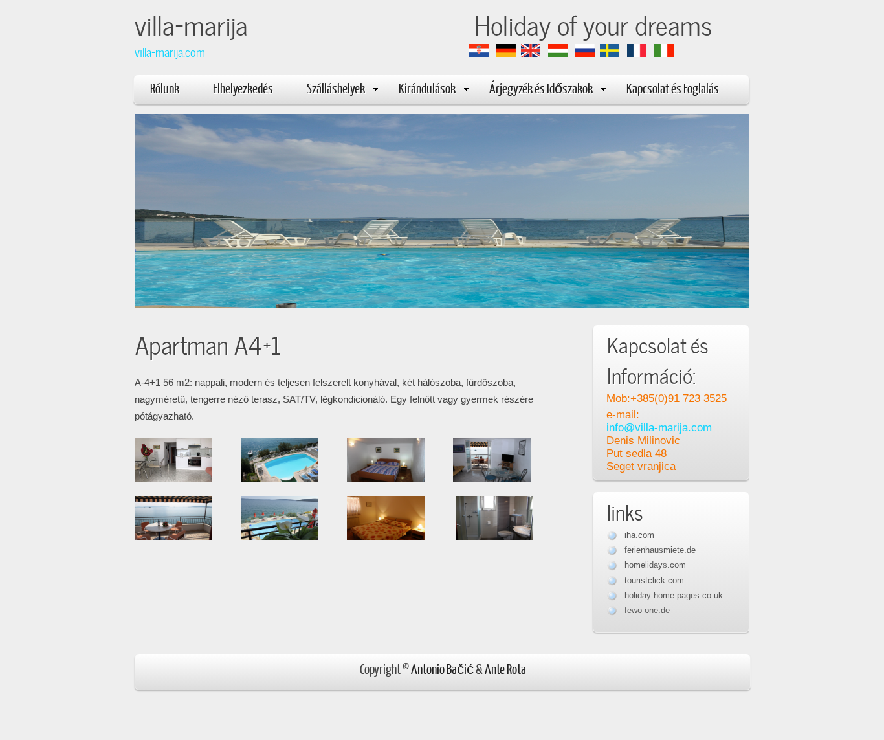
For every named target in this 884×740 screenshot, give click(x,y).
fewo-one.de (647, 610)
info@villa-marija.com (659, 427)
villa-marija (304, 23)
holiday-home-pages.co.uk (673, 595)
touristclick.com (654, 580)
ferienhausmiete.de (660, 550)
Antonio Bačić (442, 668)
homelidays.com (655, 565)
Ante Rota (505, 668)
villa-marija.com (170, 51)
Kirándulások (427, 88)
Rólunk (164, 88)
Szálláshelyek (336, 88)
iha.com (639, 535)
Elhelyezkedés (243, 88)
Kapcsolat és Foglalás (672, 88)
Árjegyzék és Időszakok (541, 88)
